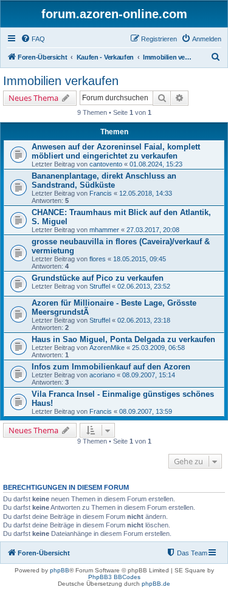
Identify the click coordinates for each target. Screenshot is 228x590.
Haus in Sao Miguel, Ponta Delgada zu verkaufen (123, 339)
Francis (100, 193)
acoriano (102, 375)
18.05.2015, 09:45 (139, 258)
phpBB (59, 570)
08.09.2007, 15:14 (148, 375)
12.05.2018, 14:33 (145, 193)
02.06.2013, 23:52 (143, 286)
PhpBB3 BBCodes (114, 577)
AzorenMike (107, 347)
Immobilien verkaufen (61, 80)
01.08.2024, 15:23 (156, 164)
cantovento (105, 164)
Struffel (99, 286)
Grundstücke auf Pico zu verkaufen (98, 278)
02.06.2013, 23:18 (143, 320)
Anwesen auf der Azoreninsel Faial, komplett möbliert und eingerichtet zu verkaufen (116, 151)
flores (97, 258)
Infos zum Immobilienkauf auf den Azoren (111, 366)
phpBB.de (156, 583)
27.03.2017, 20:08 (152, 229)
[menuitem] (33, 39)
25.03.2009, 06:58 (158, 347)
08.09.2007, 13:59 (145, 411)
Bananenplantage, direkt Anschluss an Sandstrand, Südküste (104, 180)
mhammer (104, 229)
